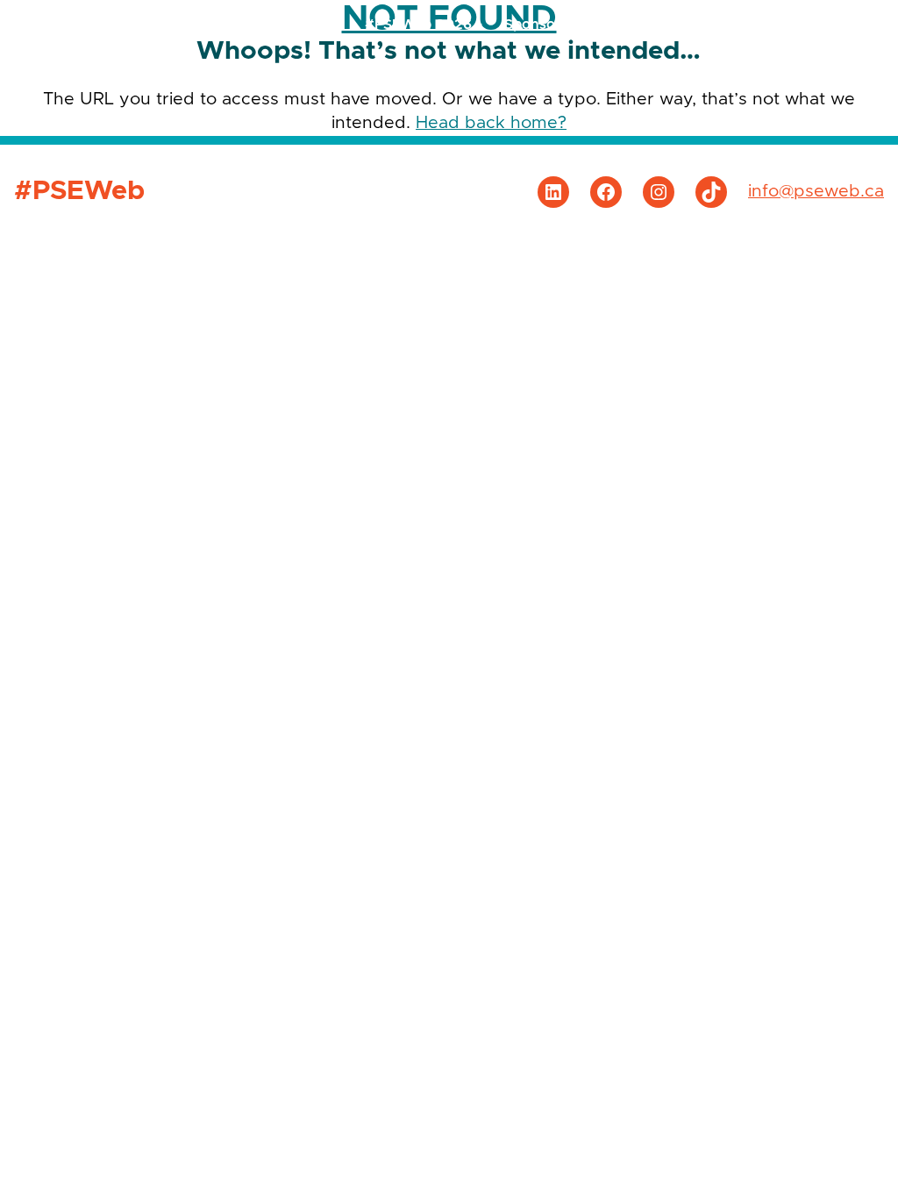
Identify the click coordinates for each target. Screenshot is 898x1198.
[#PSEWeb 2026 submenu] (478, 24)
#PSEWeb (86, 24)
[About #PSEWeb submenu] (851, 24)
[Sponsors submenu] (575, 24)
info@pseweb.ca (816, 191)
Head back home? (491, 123)
